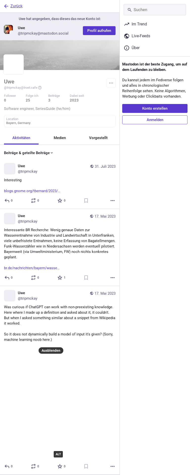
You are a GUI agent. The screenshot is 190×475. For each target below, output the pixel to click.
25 (28, 100)
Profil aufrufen (99, 30)
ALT (58, 454)
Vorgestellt (98, 138)
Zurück (16, 6)
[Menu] (111, 83)
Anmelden (155, 120)
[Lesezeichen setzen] (86, 201)
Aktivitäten (21, 138)
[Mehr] (113, 201)
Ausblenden (51, 350)
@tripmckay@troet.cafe (20, 87)
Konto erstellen (154, 108)
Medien (60, 138)
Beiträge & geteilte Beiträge (27, 153)
